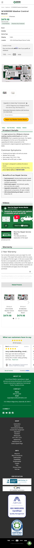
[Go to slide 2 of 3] (16, 318)
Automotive (17, 424)
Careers (17, 463)
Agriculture (17, 432)
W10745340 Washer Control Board (9, 310)
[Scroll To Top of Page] (3, 545)
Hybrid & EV (17, 439)
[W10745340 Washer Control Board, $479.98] (9, 297)
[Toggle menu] (2, 2)
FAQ (17, 465)
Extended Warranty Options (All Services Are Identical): (16, 111)
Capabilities (17, 459)
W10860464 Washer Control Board (22, 310)
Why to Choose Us (17, 455)
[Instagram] (13, 413)
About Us (17, 453)
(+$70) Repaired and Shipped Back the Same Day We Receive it (17, 106)
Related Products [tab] (17, 285)
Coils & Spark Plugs (17, 443)
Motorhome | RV (17, 441)
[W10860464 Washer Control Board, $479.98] (22, 297)
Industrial (17, 433)
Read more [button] (15, 359)
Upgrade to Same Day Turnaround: (15, 103)
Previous (3, 302)
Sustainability (17, 461)
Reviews (24, 127)
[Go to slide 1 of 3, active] (13, 318)
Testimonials (17, 457)
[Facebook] (3, 413)
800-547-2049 (20, 170)
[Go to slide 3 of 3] (18, 318)
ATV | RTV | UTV (17, 437)
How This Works (11, 127)
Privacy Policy (17, 467)
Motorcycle (17, 435)
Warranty (19, 127)
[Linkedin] (9, 413)
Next (28, 302)
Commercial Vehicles (17, 428)
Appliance (17, 426)
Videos (3, 127)
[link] (17, 365)
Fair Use (17, 469)
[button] (17, 481)
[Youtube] (6, 413)
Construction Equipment (17, 430)
